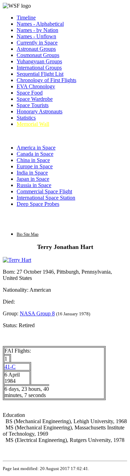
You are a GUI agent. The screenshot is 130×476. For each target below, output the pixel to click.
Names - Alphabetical (40, 24)
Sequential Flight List (40, 74)
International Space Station (46, 198)
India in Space (32, 173)
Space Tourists (33, 105)
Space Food (30, 93)
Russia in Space (34, 185)
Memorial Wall (33, 124)
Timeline (26, 18)
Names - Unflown (36, 36)
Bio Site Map (27, 234)
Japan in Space (33, 179)
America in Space (36, 148)
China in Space (33, 160)
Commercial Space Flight (44, 191)
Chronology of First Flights (46, 80)
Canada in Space (35, 154)
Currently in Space (37, 43)
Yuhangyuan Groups (39, 61)
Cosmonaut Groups (38, 55)
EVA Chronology (36, 86)
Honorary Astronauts (39, 111)
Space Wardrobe (35, 99)
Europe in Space (35, 166)
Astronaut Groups (36, 49)
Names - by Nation (37, 30)
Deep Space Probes (38, 204)
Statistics (26, 118)
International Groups (39, 68)
